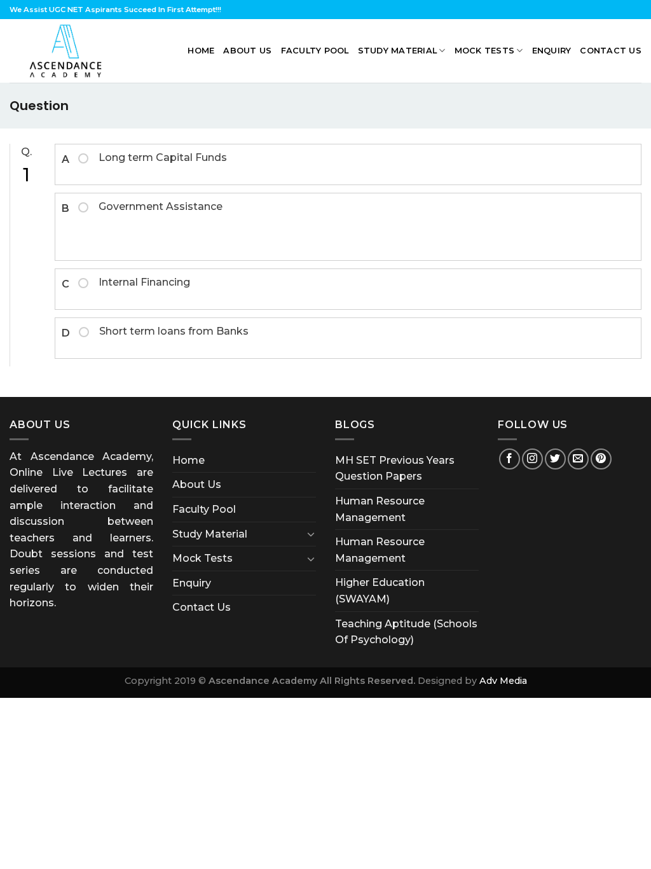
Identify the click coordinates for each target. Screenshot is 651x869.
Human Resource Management (380, 509)
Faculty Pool (315, 50)
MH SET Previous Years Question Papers (395, 468)
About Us (247, 50)
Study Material (397, 50)
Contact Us (610, 50)
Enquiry (552, 50)
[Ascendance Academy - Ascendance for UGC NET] (69, 51)
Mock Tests (485, 50)
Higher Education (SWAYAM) (380, 590)
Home (201, 50)
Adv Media (503, 680)
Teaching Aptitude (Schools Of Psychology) (406, 632)
